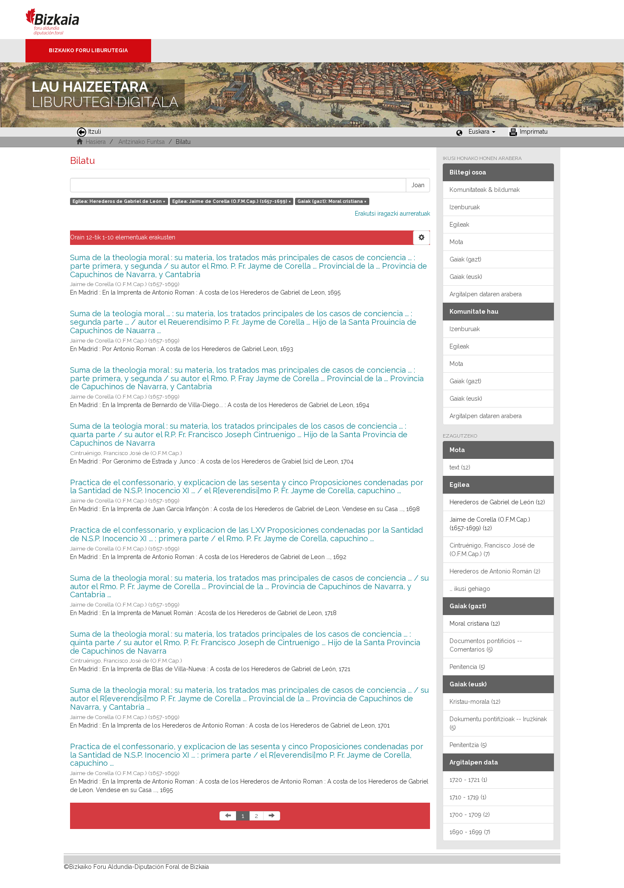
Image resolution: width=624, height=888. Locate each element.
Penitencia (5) (467, 666)
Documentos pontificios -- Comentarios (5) (486, 645)
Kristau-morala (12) (475, 701)
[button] (482, 131)
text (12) (460, 467)
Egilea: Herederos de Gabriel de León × (119, 201)
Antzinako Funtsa (141, 141)
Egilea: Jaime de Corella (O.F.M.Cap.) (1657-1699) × (231, 201)
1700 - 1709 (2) (470, 814)
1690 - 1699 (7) (470, 832)
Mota (456, 242)
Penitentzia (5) (468, 745)
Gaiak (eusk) (466, 276)
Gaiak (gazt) (465, 259)
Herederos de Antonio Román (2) (495, 571)
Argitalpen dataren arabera (486, 294)
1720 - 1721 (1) (468, 779)
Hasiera (96, 141)
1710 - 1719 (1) (468, 797)
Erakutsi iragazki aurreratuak (392, 213)
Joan (417, 185)
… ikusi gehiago (470, 588)
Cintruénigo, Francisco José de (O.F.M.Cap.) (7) (492, 549)
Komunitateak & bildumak (485, 189)
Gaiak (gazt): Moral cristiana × (332, 201)
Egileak (459, 224)
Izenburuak (465, 207)
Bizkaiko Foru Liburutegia (88, 50)
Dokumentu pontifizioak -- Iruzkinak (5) (498, 723)
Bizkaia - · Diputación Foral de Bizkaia (61, 19)
